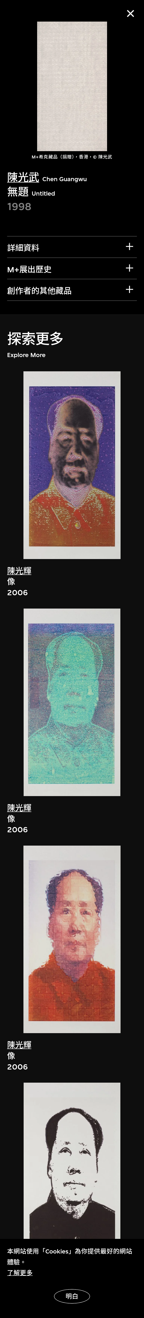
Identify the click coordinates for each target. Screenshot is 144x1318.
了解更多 (20, 1273)
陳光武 (23, 177)
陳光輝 (19, 571)
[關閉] (130, 13)
